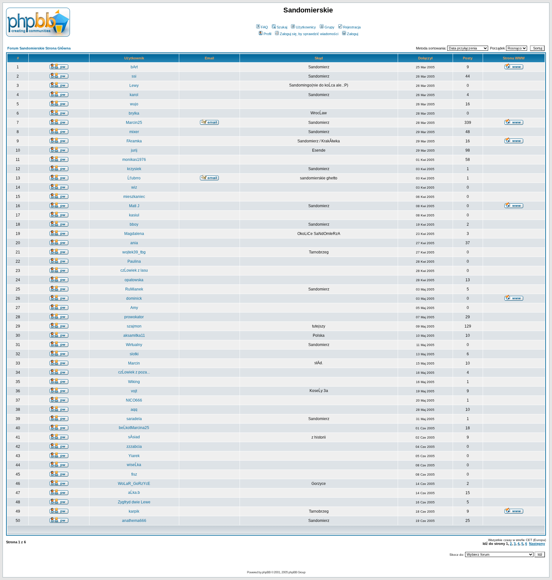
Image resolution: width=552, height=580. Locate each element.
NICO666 (134, 400)
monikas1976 (134, 159)
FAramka (134, 141)
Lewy (134, 85)
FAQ (264, 27)
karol (134, 95)
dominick (134, 298)
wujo (134, 104)
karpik (134, 511)
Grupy (329, 27)
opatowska (134, 280)
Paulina (134, 261)
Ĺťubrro (134, 178)
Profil (267, 34)
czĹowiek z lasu (134, 270)
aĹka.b (134, 492)
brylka (134, 113)
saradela (134, 419)
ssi (134, 76)
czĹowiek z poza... (134, 372)
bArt (134, 67)
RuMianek (134, 289)
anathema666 (134, 520)
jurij (134, 150)
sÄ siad (134, 437)
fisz (134, 474)
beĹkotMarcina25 (134, 428)
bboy (134, 224)
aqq (134, 409)
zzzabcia (134, 446)
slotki (134, 354)
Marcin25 (134, 122)
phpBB (266, 572)
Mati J (134, 206)
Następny (537, 544)
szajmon (134, 326)
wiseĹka (134, 465)
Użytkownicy (306, 27)
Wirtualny (134, 345)
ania (134, 243)
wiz (134, 187)
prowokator (134, 317)
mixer (134, 132)
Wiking (134, 382)
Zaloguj (352, 34)
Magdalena (134, 233)
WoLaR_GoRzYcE (134, 483)
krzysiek (134, 169)
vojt (134, 391)
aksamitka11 (134, 335)
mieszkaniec (134, 196)
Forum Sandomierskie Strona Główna (39, 48)
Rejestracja (352, 27)
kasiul (134, 215)
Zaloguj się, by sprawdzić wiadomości (309, 34)
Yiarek (134, 456)
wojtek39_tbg (134, 252)
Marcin (134, 363)
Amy (134, 307)
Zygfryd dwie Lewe (134, 502)
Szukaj (282, 27)
